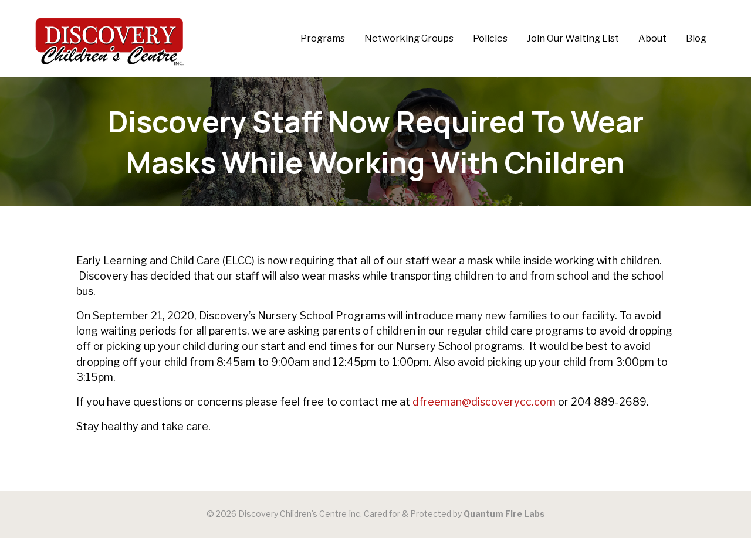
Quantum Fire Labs (504, 514)
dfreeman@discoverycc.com (484, 402)
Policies (490, 38)
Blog (696, 38)
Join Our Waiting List (573, 38)
